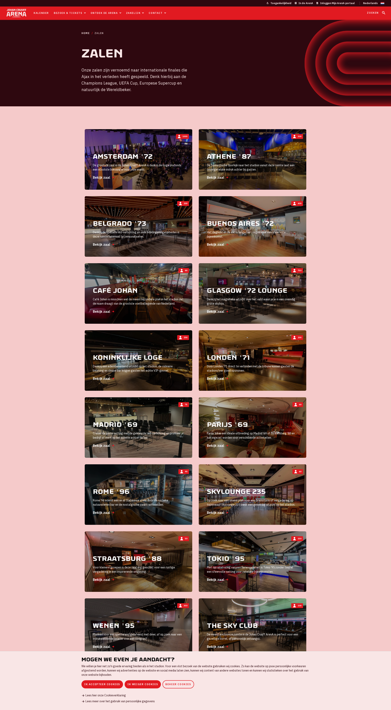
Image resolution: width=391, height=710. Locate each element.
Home (85, 33)
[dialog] (195, 680)
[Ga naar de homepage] (16, 13)
